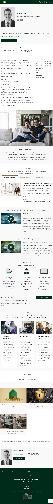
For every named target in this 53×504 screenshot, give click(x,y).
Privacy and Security (19, 479)
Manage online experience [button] (34, 475)
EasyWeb (22, 475)
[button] (11, 218)
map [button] (32, 51)
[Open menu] (3, 2)
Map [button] (39, 454)
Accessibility (35, 479)
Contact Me (9, 40)
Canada (26, 488)
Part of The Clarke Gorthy (9, 36)
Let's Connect (44, 297)
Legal (28, 479)
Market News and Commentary (10, 472)
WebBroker (15, 475)
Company (36, 472)
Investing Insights (26, 472)
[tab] (10, 177)
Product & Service (46, 472)
